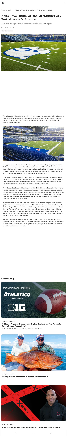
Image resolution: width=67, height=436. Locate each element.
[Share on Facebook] (2, 31)
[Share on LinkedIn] (11, 31)
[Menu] (65, 3)
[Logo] (3, 3)
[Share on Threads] (8, 31)
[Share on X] (5, 31)
